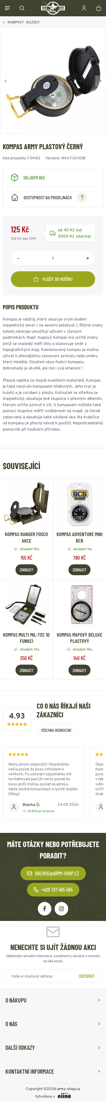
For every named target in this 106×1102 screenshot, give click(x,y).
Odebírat (87, 976)
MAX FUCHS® (73, 158)
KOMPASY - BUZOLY (24, 22)
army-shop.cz (68, 1089)
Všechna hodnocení (56, 730)
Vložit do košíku (57, 279)
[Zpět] (5, 81)
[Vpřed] (100, 81)
